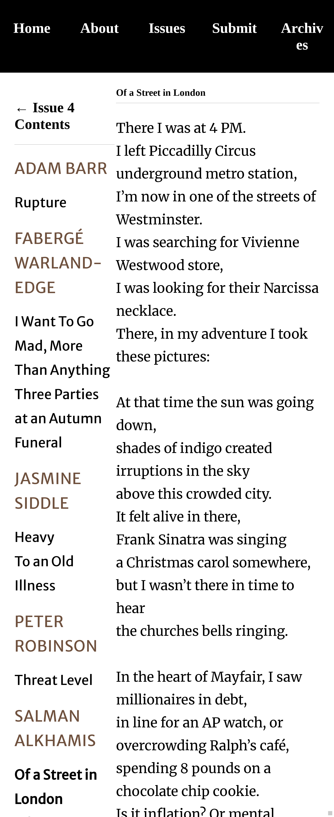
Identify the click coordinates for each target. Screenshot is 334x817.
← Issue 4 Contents (44, 115)
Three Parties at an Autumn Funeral (58, 418)
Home (31, 28)
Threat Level (53, 680)
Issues (167, 28)
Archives (302, 36)
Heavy (34, 537)
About (99, 28)
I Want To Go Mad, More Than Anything (62, 345)
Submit (234, 28)
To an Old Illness (44, 573)
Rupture (40, 202)
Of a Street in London (55, 786)
